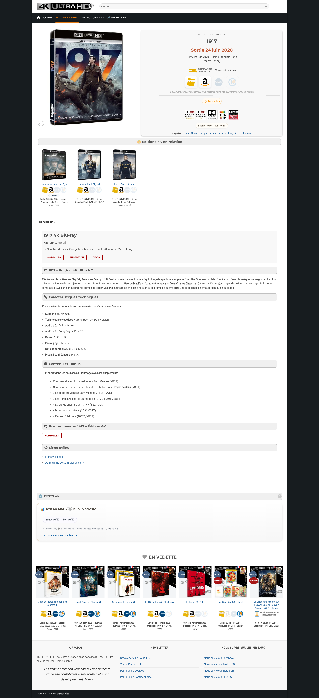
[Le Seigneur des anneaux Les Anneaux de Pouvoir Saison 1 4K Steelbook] (266, 582)
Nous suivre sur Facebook (219, 657)
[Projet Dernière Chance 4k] (88, 582)
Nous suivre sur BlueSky (218, 677)
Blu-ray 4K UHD (66, 17)
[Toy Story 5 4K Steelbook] (231, 582)
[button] (41, 123)
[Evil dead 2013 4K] (195, 582)
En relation (77, 257)
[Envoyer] (266, 6)
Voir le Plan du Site (131, 664)
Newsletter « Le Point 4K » (135, 657)
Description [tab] (47, 222)
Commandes (54, 257)
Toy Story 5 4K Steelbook (231, 602)
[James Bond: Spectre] (124, 165)
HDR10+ (216, 133)
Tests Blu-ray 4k (228, 133)
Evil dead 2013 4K (195, 602)
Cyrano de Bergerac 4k (123, 602)
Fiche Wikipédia (54, 456)
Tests (96, 257)
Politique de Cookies (132, 670)
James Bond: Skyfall (89, 184)
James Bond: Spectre (124, 184)
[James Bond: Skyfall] (89, 165)
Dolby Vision (205, 133)
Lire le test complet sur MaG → (60, 535)
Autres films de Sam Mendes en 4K (65, 462)
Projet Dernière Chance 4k (88, 602)
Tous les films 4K (216, 34)
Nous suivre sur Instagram (219, 670)
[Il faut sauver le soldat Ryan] (54, 165)
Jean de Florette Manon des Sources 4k (52, 603)
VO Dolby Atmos (245, 133)
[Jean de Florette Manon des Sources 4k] (52, 582)
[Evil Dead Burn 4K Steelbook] (159, 582)
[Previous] (36, 603)
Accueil (47, 17)
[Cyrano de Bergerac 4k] (124, 582)
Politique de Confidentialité (136, 677)
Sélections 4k (92, 17)
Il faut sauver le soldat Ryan (54, 184)
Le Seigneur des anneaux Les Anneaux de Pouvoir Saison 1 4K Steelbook (266, 604)
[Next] (282, 603)
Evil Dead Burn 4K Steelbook (159, 602)
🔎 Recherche (116, 17)
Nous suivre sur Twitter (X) (219, 664)
